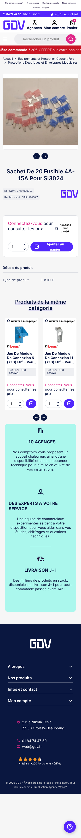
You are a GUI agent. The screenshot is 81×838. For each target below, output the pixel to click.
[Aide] (70, 827)
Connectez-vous (25, 223)
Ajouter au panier (55, 246)
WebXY (62, 787)
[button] (25, 248)
